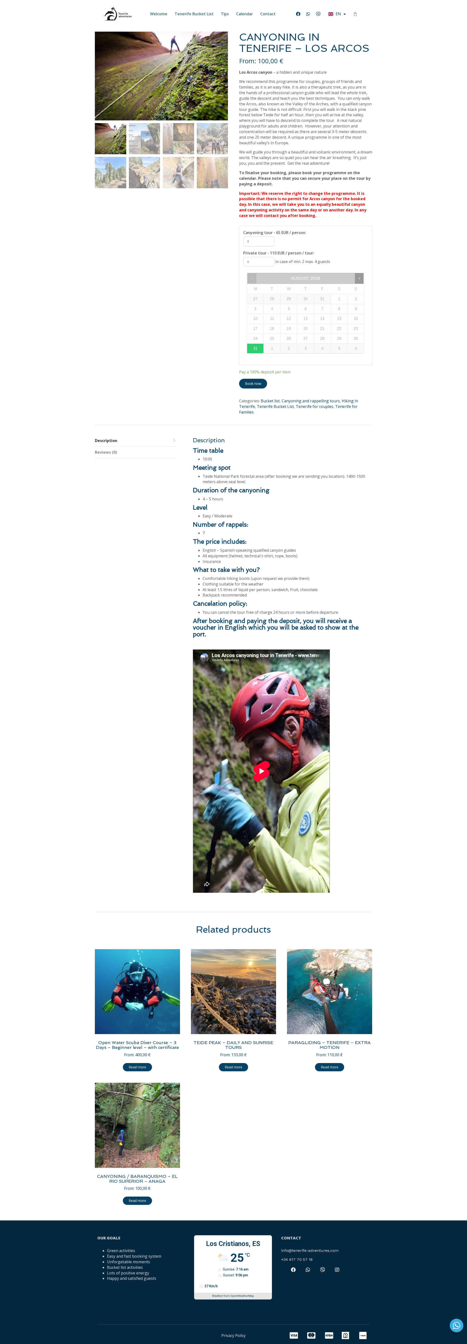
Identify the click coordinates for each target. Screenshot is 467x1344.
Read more (137, 1067)
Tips (225, 14)
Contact (268, 14)
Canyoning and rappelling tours (311, 401)
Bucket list (270, 401)
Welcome (158, 14)
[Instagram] (337, 1269)
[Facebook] (298, 13)
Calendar (244, 14)
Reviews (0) (106, 452)
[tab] (135, 441)
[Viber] (318, 13)
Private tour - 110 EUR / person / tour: (278, 253)
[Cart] (355, 14)
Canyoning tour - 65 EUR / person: (274, 232)
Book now (253, 383)
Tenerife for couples (314, 406)
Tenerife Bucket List (194, 14)
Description (106, 440)
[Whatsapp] (308, 13)
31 (255, 348)
